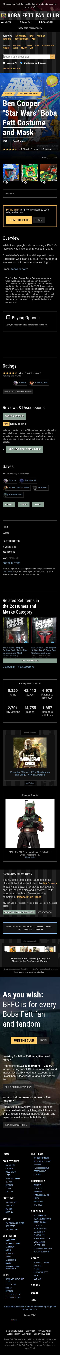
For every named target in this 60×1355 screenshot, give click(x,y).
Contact (38, 1279)
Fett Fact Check (13, 1294)
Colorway (28, 45)
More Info (30, 857)
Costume (8, 1198)
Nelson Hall (39, 1245)
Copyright (30, 1331)
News (6, 1275)
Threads (38, 929)
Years (8, 1188)
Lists (8, 1175)
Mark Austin (39, 1232)
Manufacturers (13, 1178)
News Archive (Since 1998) (15, 1280)
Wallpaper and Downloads (13, 1267)
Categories (11, 1168)
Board (6, 1218)
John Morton (40, 1229)
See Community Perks (18, 1087)
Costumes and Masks (35, 63)
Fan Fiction (11, 1260)
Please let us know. (29, 897)
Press (36, 1269)
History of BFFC (41, 1272)
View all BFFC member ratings (18, 391)
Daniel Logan (40, 1222)
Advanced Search (11, 68)
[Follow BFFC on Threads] (40, 1322)
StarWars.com (18, 269)
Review (24, 48)
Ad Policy (30, 783)
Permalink (13, 558)
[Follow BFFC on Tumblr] (30, 1322)
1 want (23, 504)
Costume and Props (43, 1248)
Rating (15, 48)
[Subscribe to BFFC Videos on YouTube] (35, 1322)
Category (17, 45)
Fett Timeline (40, 1171)
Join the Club (19, 220)
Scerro (22, 382)
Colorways (11, 1172)
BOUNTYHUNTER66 (19, 487)
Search (26, 22)
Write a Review (14, 416)
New (32, 36)
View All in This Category (18, 667)
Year (37, 45)
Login (39, 220)
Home (6, 1153)
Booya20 (42, 487)
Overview (7, 36)
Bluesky (28, 929)
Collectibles (11, 1161)
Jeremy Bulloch (41, 1252)
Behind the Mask (41, 1158)
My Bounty (21, 36)
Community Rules (14, 1331)
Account (47, 22)
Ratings (9, 1182)
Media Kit (38, 1266)
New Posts (10, 1226)
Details (9, 1209)
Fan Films (10, 1253)
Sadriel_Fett (41, 382)
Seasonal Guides (13, 1298)
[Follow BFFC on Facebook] (14, 1322)
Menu (7, 22)
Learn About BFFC (16, 1124)
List (31, 48)
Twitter (39, 926)
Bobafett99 (30, 480)
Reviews (9, 1185)
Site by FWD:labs (42, 1334)
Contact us (7, 572)
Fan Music (10, 1247)
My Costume (11, 1202)
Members (38, 1192)
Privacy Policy (44, 1331)
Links (36, 1198)
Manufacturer (48, 45)
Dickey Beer (39, 1235)
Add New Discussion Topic (24, 449)
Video (8, 1257)
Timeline (6, 48)
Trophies (38, 1205)
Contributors (21, 39)
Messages (38, 1201)
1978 (5, 141)
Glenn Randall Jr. (42, 1238)
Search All (12, 63)
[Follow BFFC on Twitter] (24, 1322)
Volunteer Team (41, 1262)
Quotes (37, 1174)
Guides (9, 1288)
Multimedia (9, 1236)
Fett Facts (39, 1165)
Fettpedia (37, 1153)
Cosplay (9, 1212)
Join (33, 1300)
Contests (38, 1188)
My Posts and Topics (15, 1223)
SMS (19, 929)
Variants (10, 1206)
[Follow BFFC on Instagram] (19, 1322)
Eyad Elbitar (39, 1242)
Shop (36, 1276)
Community (38, 1181)
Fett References (41, 1168)
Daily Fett (10, 1240)
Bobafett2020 (15, 494)
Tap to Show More (30, 660)
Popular (41, 36)
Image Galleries (13, 1243)
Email (49, 926)
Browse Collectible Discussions (19, 912)
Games (8, 1263)
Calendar (37, 1211)
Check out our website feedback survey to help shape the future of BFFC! (30, 1308)
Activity (37, 1185)
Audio (8, 1250)
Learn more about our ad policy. (31, 972)
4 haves (8, 504)
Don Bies (38, 1225)
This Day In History (42, 1161)
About (35, 1258)
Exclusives (11, 1284)
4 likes (38, 504)
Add (34, 39)
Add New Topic (45, 912)
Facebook (28, 926)
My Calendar (40, 1215)
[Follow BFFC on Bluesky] (46, 1322)
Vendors (7, 39)
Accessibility (13, 1334)
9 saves (47, 149)
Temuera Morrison (42, 1219)
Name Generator (41, 1195)
